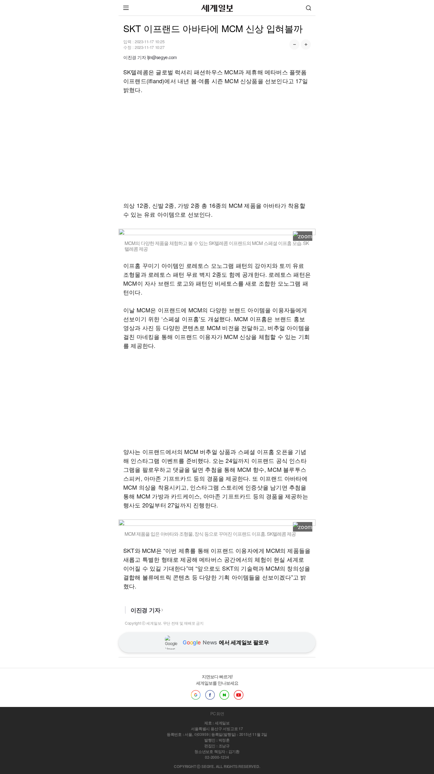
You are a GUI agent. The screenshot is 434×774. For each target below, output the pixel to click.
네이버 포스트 (224, 695)
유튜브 (238, 695)
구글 (195, 695)
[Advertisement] (217, 147)
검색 (308, 8)
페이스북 (210, 695)
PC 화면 (217, 713)
